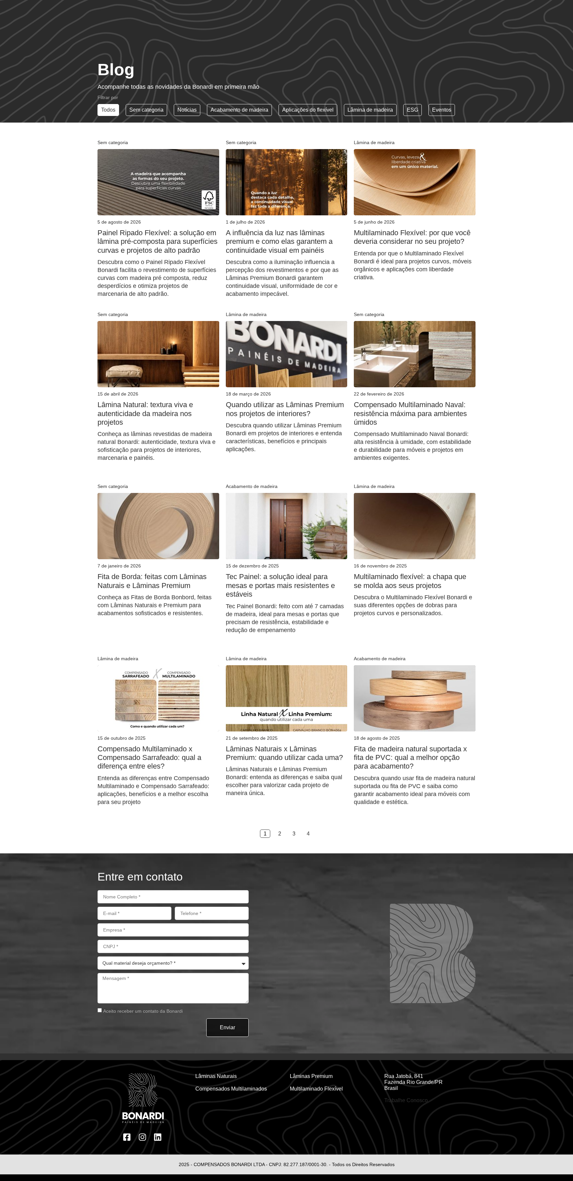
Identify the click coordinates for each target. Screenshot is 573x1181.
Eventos (441, 110)
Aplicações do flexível (308, 110)
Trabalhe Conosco (406, 1100)
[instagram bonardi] (143, 1137)
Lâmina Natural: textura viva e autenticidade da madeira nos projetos (145, 413)
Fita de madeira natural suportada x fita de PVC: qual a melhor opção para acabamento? (410, 758)
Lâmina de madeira (370, 110)
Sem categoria (146, 110)
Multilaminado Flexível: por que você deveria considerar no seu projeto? (412, 237)
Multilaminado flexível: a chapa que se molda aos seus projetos (410, 580)
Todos (108, 110)
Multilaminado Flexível (316, 1089)
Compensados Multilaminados (231, 1089)
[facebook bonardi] (128, 1137)
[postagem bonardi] (158, 182)
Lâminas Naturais (216, 1076)
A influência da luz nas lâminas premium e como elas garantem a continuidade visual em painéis (279, 241)
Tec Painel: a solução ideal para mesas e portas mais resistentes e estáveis (280, 585)
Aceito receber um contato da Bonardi (143, 1011)
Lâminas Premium (311, 1076)
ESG (412, 110)
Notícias (187, 110)
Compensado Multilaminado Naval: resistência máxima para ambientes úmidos (410, 413)
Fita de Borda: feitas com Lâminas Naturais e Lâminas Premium (152, 580)
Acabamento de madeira (239, 110)
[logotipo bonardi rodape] (143, 1098)
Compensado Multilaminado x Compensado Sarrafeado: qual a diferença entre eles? (149, 758)
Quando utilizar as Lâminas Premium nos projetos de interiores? (285, 409)
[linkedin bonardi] (158, 1137)
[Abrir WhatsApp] (556, 1164)
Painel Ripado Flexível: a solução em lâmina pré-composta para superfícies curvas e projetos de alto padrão (157, 241)
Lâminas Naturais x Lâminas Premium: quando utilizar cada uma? (284, 753)
